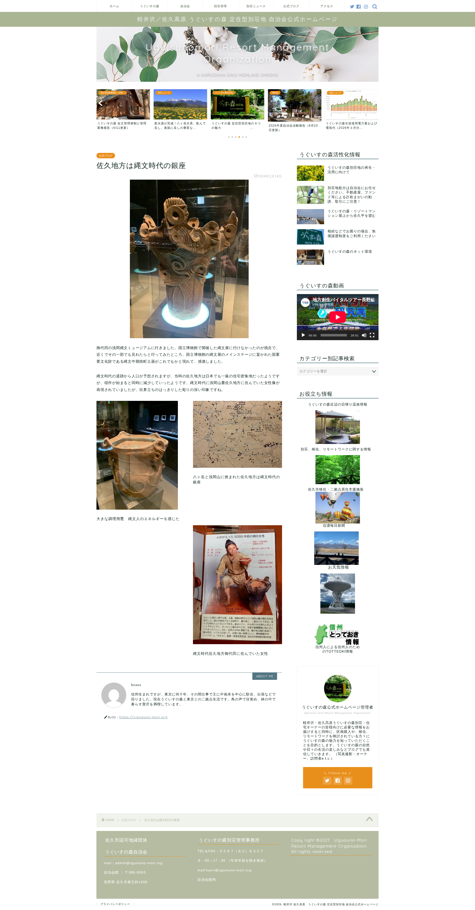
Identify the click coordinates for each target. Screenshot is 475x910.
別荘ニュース (256, 6)
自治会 (185, 6)
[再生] (303, 335)
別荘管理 (220, 6)
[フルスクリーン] (372, 335)
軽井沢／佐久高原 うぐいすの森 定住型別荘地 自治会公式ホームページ (237, 19)
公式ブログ (291, 6)
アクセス (326, 6)
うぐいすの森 (149, 6)
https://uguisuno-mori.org (143, 717)
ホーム (114, 6)
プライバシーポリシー (115, 904)
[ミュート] (364, 335)
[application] (338, 317)
